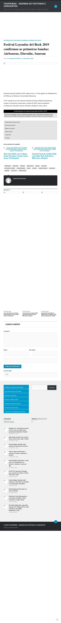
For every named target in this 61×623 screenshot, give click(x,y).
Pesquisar (52, 387)
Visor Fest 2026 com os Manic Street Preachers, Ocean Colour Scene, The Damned (16, 156)
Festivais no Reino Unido (11, 399)
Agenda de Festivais (15, 58)
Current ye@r (8, 370)
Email (34, 350)
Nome (6, 350)
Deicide (37, 165)
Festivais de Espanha (21, 40)
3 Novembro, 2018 (28, 58)
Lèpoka (35, 168)
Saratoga (52, 168)
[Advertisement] (30, 24)
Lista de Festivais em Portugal (13, 391)
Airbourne (8, 165)
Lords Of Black (43, 168)
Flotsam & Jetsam (10, 168)
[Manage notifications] (57, 619)
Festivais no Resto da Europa (12, 403)
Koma (28, 168)
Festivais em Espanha (10, 395)
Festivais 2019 (8, 40)
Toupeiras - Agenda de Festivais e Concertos (27, 525)
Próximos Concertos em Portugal (14, 387)
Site (30, 350)
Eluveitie (44, 165)
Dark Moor (30, 165)
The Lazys (14, 170)
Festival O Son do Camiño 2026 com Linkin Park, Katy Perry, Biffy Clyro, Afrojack (44, 156)
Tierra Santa (22, 170)
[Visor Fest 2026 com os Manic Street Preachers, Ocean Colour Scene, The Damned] (16, 150)
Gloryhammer (21, 168)
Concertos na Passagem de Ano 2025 (15, 411)
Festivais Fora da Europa (11, 407)
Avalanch (15, 165)
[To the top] (55, 521)
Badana (22, 165)
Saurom (7, 170)
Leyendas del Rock (34, 40)
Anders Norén (13, 527)
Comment (7, 331)
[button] (30, 122)
